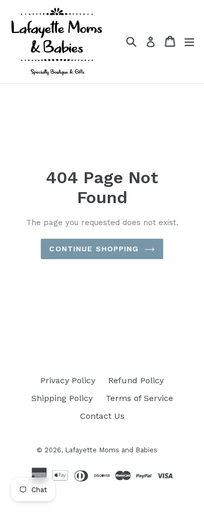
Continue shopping (94, 248)
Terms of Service (139, 398)
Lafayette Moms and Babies (111, 450)
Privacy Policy (67, 380)
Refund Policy (136, 380)
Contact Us (102, 416)
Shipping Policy (62, 398)
